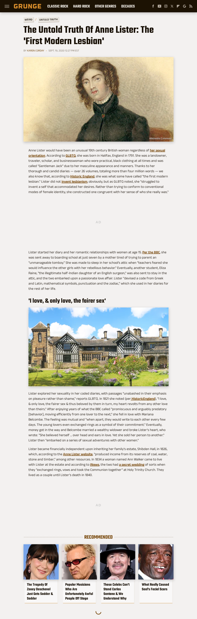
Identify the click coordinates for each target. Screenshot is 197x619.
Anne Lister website (78, 454)
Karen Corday (35, 50)
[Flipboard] (178, 6)
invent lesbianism (74, 181)
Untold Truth (48, 19)
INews (94, 464)
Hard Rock (81, 6)
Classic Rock (57, 6)
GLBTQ (71, 155)
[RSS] (190, 6)
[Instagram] (165, 6)
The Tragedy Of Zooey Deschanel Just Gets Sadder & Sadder (40, 591)
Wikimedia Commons (160, 138)
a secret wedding (131, 464)
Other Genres (105, 6)
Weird (29, 19)
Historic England (82, 176)
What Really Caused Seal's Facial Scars (155, 586)
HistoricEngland (143, 399)
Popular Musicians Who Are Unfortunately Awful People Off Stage (79, 591)
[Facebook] (153, 6)
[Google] (184, 6)
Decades (128, 6)
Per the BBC (151, 252)
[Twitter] (172, 6)
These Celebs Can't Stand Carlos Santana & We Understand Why (116, 591)
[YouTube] (159, 6)
